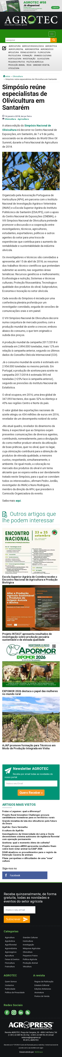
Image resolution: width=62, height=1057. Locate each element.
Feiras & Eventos (28, 52)
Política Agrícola (34, 62)
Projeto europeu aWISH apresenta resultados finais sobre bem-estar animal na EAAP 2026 (29, 847)
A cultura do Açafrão (13, 830)
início (7, 76)
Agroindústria (32, 49)
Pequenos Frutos (16, 62)
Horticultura (14, 59)
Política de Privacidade (15, 992)
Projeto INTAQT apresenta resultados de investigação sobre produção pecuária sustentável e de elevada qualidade (27, 636)
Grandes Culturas (42, 56)
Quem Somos (11, 981)
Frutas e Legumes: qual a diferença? (21, 811)
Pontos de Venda (41, 996)
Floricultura (44, 52)
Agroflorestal (16, 49)
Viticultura (13, 68)
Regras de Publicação (43, 981)
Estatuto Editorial (41, 985)
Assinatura (39, 992)
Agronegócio (47, 49)
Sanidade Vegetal (41, 65)
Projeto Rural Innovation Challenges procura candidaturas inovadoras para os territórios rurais (28, 816)
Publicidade (10, 989)
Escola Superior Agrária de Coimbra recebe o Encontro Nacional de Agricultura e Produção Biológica (30, 579)
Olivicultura (43, 59)
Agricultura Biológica (33, 46)
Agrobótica (51, 46)
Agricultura (14, 46)
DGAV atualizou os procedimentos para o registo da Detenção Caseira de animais (29, 853)
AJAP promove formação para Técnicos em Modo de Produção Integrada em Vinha (29, 747)
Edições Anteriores (42, 989)
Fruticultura (14, 56)
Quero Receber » (31, 792)
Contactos (9, 985)
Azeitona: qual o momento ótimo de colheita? (26, 842)
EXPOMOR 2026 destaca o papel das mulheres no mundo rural (30, 693)
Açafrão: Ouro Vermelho (15, 827)
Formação (27, 56)
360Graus (39, 1052)
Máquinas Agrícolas (31, 948)
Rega (29, 65)
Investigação (29, 59)
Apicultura (13, 52)
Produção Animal (16, 65)
